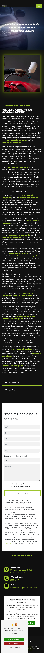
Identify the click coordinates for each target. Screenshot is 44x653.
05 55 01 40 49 (16, 580)
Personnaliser (14, 648)
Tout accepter (15, 639)
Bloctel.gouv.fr (9, 543)
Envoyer (24, 493)
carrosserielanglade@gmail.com (23, 588)
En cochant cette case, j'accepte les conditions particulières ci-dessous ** (19, 485)
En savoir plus (14, 383)
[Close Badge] (32, 647)
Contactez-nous (15, 390)
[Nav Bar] (39, 6)
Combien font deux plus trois (16, 456)
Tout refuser (15, 643)
